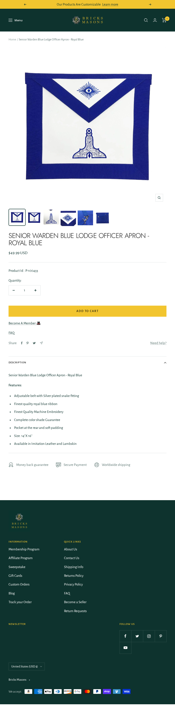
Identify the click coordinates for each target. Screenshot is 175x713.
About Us (70, 549)
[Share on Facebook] (22, 343)
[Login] (155, 20)
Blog (12, 593)
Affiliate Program (21, 558)
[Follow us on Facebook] (125, 636)
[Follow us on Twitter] (137, 636)
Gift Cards (15, 575)
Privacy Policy (73, 584)
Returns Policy (73, 575)
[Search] (146, 20)
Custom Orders (19, 584)
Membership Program (24, 549)
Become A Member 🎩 (25, 323)
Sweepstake (17, 567)
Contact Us (71, 558)
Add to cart (87, 311)
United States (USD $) (24, 666)
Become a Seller (75, 602)
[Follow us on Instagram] (149, 636)
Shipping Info (73, 567)
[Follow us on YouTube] (125, 648)
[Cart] (164, 20)
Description (17, 362)
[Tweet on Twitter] (34, 343)
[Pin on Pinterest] (27, 343)
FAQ (12, 333)
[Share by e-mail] (41, 343)
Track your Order (20, 602)
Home (12, 39)
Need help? (158, 343)
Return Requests (75, 611)
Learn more (110, 4)
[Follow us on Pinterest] (160, 636)
